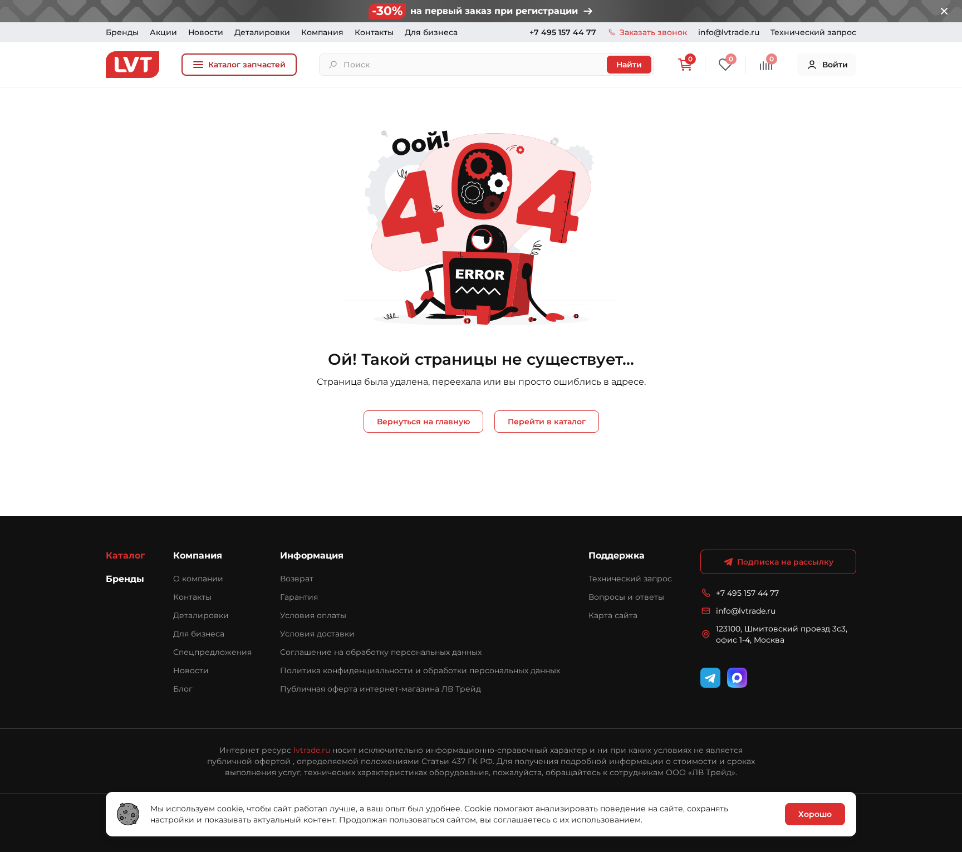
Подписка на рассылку (785, 562)
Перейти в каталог (547, 422)
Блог (183, 689)
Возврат (296, 579)
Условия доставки (317, 634)
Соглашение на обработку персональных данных (381, 652)
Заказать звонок (653, 32)
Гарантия (299, 597)
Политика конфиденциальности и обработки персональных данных (420, 670)
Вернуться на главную (423, 422)
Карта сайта (612, 615)
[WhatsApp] (737, 678)
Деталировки (262, 32)
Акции (163, 32)
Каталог (125, 555)
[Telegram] (710, 678)
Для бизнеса (431, 32)
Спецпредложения (212, 652)
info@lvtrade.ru (728, 32)
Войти (835, 65)
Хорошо (815, 814)
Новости (205, 32)
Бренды (122, 32)
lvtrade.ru (311, 750)
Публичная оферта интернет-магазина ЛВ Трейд (380, 689)
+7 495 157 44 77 (562, 32)
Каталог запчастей (247, 65)
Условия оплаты (313, 615)
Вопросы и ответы (626, 597)
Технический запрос (813, 32)
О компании (198, 579)
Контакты (374, 32)
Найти (629, 65)
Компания (322, 32)
